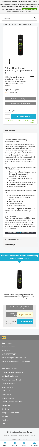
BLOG (3, 424)
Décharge (5, 416)
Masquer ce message (29, 9)
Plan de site (5, 420)
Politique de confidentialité (10, 413)
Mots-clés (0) (10, 245)
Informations (10, 131)
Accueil (5, 24)
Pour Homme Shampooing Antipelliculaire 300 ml (22, 24)
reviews (25, 439)
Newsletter (5, 409)
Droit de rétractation (8, 398)
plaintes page (6, 405)
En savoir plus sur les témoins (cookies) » (19, 11)
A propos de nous (7, 387)
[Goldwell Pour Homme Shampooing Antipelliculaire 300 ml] (20, 43)
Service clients (6, 394)
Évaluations (9, 240)
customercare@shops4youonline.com (14, 358)
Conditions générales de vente (12, 380)
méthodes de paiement (9, 391)
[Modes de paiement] (4, 337)
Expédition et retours (8, 383)
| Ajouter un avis (14, 92)
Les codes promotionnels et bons (12, 402)
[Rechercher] (35, 18)
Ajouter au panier (23, 116)
